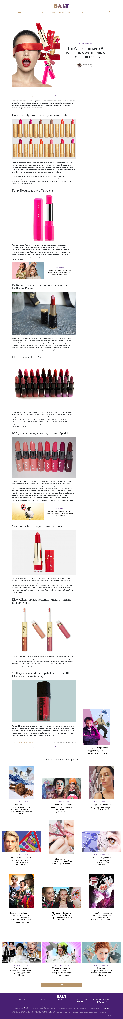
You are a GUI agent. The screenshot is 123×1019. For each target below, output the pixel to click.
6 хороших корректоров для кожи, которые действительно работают (102, 971)
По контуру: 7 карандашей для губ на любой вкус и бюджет (61, 861)
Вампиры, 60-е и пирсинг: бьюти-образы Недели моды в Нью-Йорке (21, 971)
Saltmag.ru (23, 1007)
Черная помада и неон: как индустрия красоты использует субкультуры (61, 808)
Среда (69, 12)
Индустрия (59, 508)
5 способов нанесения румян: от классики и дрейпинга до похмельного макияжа (101, 916)
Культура (52, 12)
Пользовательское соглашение (81, 1000)
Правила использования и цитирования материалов (101, 1001)
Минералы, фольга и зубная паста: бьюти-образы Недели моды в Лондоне (61, 916)
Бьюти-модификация (85, 43)
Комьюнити (60, 267)
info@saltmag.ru (83, 1008)
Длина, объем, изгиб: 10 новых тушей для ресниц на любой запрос (101, 861)
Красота (61, 12)
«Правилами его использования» (46, 1011)
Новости (43, 12)
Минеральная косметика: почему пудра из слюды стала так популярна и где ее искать (21, 809)
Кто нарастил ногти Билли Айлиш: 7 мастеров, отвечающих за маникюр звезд (61, 971)
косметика (30, 742)
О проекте (21, 1000)
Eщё (61, 985)
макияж (22, 742)
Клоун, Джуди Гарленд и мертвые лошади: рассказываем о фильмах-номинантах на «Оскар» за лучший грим (21, 919)
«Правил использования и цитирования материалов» (87, 1014)
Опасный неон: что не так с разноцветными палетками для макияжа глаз (21, 861)
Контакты (61, 1000)
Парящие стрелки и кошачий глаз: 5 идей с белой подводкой (101, 807)
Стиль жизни (78, 12)
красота (15, 742)
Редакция (41, 1000)
